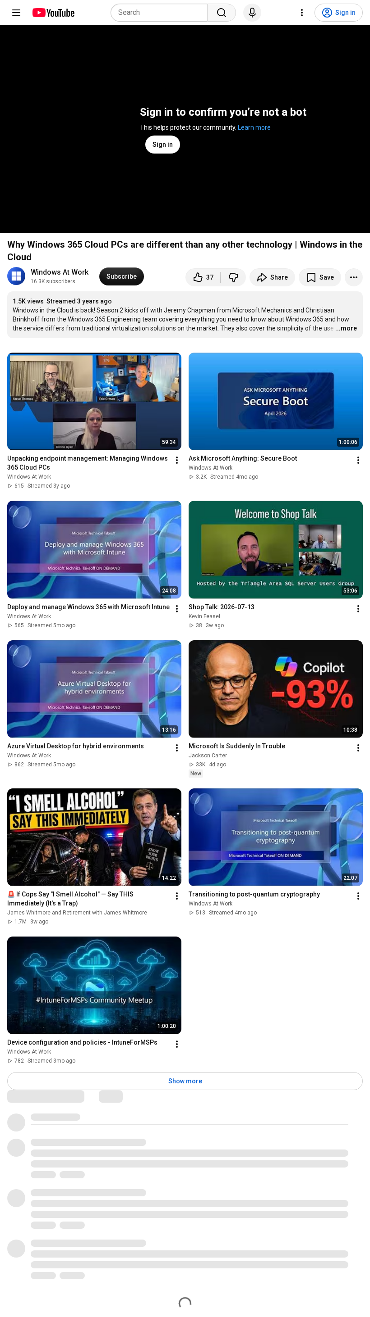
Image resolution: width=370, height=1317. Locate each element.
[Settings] (301, 12)
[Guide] (16, 12)
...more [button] (346, 328)
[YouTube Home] (53, 12)
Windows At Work (59, 272)
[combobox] (161, 12)
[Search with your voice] (252, 13)
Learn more (254, 127)
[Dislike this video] (233, 277)
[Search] (221, 13)
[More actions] (354, 277)
